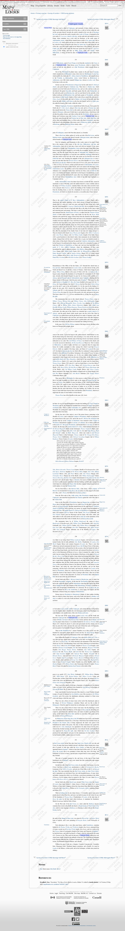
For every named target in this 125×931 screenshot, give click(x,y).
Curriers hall (102, 495)
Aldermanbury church (48, 169)
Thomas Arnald (87, 645)
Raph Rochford (61, 654)
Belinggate (56, 705)
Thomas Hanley (69, 664)
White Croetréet (86, 782)
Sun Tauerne (78, 497)
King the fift (73, 718)
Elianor (59, 645)
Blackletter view (12, 45)
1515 (87, 253)
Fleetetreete (56, 192)
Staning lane (60, 585)
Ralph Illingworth (73, 433)
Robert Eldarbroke (77, 305)
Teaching (62, 893)
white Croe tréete (93, 771)
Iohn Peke (96, 523)
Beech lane (101, 785)
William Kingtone (72, 307)
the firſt (91, 380)
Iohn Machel (76, 373)
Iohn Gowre (65, 658)
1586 (97, 255)
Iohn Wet (55, 373)
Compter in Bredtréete (73, 420)
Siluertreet (46, 596)
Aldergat (50, 286)
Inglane (69, 581)
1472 (94, 249)
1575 (58, 624)
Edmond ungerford (66, 303)
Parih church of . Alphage (48, 313)
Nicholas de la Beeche (92, 767)
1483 (71, 437)
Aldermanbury (56, 146)
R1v (106, 815)
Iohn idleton (81, 249)
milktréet (64, 353)
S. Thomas (64, 493)
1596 (65, 375)
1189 (85, 162)
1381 (58, 303)
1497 (83, 367)
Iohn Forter (86, 512)
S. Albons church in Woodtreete (79, 76)
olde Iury (79, 144)
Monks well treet (63, 619)
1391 (86, 233)
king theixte (92, 478)
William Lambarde (75, 540)
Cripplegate (56, 69)
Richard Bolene (73, 676)
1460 (90, 305)
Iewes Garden (80, 747)
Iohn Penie (71, 473)
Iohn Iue (66, 512)
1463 (63, 369)
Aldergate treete (85, 137)
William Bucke (69, 251)
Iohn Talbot (87, 649)
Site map (77, 893)
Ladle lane (46, 422)
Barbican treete (57, 137)
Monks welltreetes (102, 623)
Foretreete (70, 106)
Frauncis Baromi (78, 658)
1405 (67, 431)
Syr (70, 829)
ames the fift (47, 543)
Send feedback (6, 38)
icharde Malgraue (78, 656)
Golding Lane (64, 793)
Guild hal (50, 167)
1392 (65, 473)
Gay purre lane (90, 40)
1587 (54, 676)
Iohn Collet (73, 431)
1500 (54, 529)
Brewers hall (102, 488)
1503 (80, 476)
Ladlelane (82, 422)
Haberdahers (77, 583)
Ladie (65, 788)
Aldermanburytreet (70, 177)
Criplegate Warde (48, 28)
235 (76, 331)
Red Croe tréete (59, 743)
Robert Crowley (87, 676)
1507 (97, 251)
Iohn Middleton (75, 694)
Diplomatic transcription (12, 43)
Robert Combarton (94, 233)
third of (65, 351)
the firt (61, 162)
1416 (58, 634)
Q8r (106, 605)
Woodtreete (65, 72)
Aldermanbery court (47, 166)
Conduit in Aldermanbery (88, 241)
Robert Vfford (95, 818)
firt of (59, 162)
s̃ (67, 288)
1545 (54, 641)
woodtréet (56, 407)
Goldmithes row (76, 407)
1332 (92, 282)
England (84, 280)
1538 (80, 257)
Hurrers (89, 585)
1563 (80, 676)
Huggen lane (102, 502)
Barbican (91, 804)
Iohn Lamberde (61, 529)
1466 (60, 527)
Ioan (84, 303)
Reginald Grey (95, 660)
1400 (91, 523)
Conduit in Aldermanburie (102, 241)
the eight (68, 731)
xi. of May (86, 294)
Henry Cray (61, 556)
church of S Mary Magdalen (103, 358)
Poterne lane (92, 108)
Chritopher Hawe (58, 476)
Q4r (106, 59)
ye (95, 173)
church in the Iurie (75, 206)
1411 (54, 175)
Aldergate (94, 290)
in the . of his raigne (80, 490)
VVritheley (75, 827)
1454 (78, 525)
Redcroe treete (69, 124)
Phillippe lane (78, 80)
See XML (6, 29)
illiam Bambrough (80, 521)
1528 (67, 363)
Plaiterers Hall (72, 486)
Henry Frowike (77, 303)
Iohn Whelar (71, 674)
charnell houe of (72, 212)
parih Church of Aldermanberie (72, 200)
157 (86, 680)
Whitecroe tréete (62, 718)
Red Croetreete (102, 748)
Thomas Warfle (68, 651)
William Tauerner (67, 525)
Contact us (92, 893)
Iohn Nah (56, 527)
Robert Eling (95, 284)
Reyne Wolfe (95, 214)
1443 (97, 429)
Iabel (77, 651)
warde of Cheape (84, 34)
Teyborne (67, 188)
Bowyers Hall (75, 619)
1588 (72, 682)
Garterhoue (89, 825)
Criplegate (72, 28)
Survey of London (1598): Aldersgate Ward (101, 19)
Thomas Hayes (69, 797)
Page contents (8, 18)
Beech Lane (102, 766)
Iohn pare (56, 471)
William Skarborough (88, 476)
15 (70, 418)
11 (63, 324)
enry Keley (64, 367)
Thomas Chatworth (86, 429)
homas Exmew (57, 363)
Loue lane (96, 74)
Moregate (60, 112)
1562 (88, 660)
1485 (97, 473)
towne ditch (71, 714)
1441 (60, 525)
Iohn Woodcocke (57, 431)
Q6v (106, 400)
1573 (63, 664)
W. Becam (77, 284)
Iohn (69, 301)
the (95, 272)
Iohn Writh (68, 645)
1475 (81, 365)
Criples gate (56, 48)
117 (70, 373)
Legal (56, 893)
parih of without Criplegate (64, 247)
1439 (72, 654)
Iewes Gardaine (101, 752)
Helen (90, 307)
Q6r (106, 331)
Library (50, 6)
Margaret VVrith (92, 647)
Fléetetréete (68, 245)
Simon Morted (59, 461)
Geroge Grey (74, 660)
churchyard (65, 727)
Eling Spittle (47, 272)
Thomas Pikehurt (69, 461)
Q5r (106, 197)
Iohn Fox (96, 678)
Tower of (67, 769)
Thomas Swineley (82, 307)
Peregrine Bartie (81, 820)
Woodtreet (101, 378)
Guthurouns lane (75, 89)
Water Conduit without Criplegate (47, 693)
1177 (91, 749)
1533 (60, 790)
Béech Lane (68, 767)
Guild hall (55, 158)
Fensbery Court (76, 116)
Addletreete (56, 80)
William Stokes (67, 305)
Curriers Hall (58, 499)
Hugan (54, 504)
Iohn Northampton (89, 301)
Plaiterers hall (102, 481)
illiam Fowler (62, 307)
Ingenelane (62, 581)
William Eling (61, 272)
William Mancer (84, 525)
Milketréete (57, 345)
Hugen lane (78, 85)
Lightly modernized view (12, 47)
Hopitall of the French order (61, 722)
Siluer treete (64, 97)
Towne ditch (69, 110)
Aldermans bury (84, 152)
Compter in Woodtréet (79, 416)
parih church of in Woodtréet (76, 510)
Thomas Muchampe (91, 367)
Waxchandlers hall (47, 585)
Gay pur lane (56, 268)
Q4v (106, 129)
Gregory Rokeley (103, 350)
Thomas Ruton (71, 649)
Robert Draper (95, 527)
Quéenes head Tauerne (74, 666)
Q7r (106, 466)
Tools (68, 6)
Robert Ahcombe (61, 469)
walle (77, 268)
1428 (70, 235)
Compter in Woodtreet (46, 414)
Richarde (58, 433)
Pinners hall (102, 479)
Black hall (46, 576)
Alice (80, 431)
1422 (54, 235)
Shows (56, 6)
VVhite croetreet (47, 718)
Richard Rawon (88, 365)
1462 (88, 369)
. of (93, 272)
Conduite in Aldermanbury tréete (67, 78)
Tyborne (61, 245)
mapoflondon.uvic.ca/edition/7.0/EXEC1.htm (55, 884)
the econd (88, 518)
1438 (54, 237)
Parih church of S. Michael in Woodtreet (103, 509)
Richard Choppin (66, 662)
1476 (58, 367)
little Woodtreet (64, 630)
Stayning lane (70, 93)
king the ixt (74, 490)
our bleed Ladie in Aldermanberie (69, 278)
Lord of (75, 341)
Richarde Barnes (57, 656)
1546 (91, 658)
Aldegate (55, 290)
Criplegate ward (90, 116)
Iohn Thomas (87, 473)
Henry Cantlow (94, 369)
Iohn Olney (72, 365)
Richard (81, 461)
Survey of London (53, 13)
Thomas (65, 301)
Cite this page (6, 35)
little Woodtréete (84, 495)
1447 (54, 654)
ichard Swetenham (79, 437)
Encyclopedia (41, 6)
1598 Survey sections (67, 13)
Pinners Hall (73, 484)
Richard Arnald (63, 647)
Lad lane (96, 72)
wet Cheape (72, 63)
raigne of (89, 380)
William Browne (57, 361)
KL (58, 869)
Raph (97, 431)
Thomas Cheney (89, 299)
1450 (80, 473)
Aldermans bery (88, 158)
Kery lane (68, 91)
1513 (67, 361)
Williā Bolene (60, 676)
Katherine (62, 471)
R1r (106, 740)
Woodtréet (70, 378)
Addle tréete (74, 495)
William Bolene (89, 674)
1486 (62, 251)
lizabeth (91, 654)
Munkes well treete (80, 99)
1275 (54, 351)
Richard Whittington (67, 703)
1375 (66, 365)
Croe (95, 63)
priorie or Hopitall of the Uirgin (68, 282)
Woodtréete (73, 502)
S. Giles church (65, 108)
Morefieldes (86, 114)
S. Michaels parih (47, 578)
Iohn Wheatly (60, 235)
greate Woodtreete (80, 65)
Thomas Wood (59, 395)
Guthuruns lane (74, 87)
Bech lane (57, 124)
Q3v (106, 23)
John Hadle (53, 869)
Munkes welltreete (67, 101)
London (93, 160)
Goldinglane (60, 132)
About (73, 6)
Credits (6, 24)
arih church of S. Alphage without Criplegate (103, 642)
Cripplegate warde (82, 52)
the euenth (70, 589)
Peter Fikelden (57, 514)
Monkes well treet (83, 613)
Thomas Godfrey (86, 257)
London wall (57, 42)
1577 (81, 266)
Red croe (91, 135)
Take (54, 469)
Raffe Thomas (91, 431)
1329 (83, 272)
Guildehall (88, 154)
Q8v (106, 671)
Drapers (97, 782)
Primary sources (41, 13)
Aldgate (46, 290)
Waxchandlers (84, 581)
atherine (55, 651)
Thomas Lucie (89, 651)
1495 (97, 371)
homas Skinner (94, 373)
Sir (77, 235)
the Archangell (90, 418)
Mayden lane (84, 579)
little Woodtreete (80, 67)
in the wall (65, 609)
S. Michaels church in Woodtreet (47, 548)
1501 (78, 251)
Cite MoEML (69, 893)
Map (32, 6)
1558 (87, 373)
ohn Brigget (62, 649)
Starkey (55, 255)
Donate (99, 893)
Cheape (92, 50)
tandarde (87, 63)
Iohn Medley (78, 542)
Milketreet (94, 357)
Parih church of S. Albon (48, 429)
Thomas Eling (57, 292)
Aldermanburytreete (47, 149)
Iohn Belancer (86, 687)
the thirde (58, 689)
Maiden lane (91, 87)
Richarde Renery (73, 160)
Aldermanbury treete (58, 40)
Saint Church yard (84, 743)
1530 (94, 662)
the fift (80, 546)
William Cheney (57, 301)
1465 (97, 525)
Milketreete (78, 50)
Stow (62, 6)
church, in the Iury (68, 36)
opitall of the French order (47, 723)
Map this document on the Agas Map (12, 37)
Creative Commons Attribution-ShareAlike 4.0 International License (82, 925)
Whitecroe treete (86, 122)
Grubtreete (90, 120)
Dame (59, 253)
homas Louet (70, 469)
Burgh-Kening (83, 806)
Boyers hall (101, 619)
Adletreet (101, 477)
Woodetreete (93, 78)
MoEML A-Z (84, 893)
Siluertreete (76, 594)
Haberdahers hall (69, 95)
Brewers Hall (75, 488)
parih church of (66, 359)
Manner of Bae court (67, 818)
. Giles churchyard (46, 699)
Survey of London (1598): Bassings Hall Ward (50, 19)
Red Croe (73, 804)
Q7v (106, 536)
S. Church (48, 685)
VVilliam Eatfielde (66, 186)
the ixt (95, 587)
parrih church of (75, 427)
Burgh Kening (102, 803)
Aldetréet (77, 480)
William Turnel (77, 523)
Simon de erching (58, 478)
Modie (68, 255)
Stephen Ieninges (76, 253)
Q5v (106, 262)
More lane (77, 108)
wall (91, 80)
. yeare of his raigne (71, 689)
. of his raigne (82, 589)
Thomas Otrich (57, 437)
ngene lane (46, 581)
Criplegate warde (75, 23)
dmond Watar (78, 654)
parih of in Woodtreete (65, 424)
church (93, 403)
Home (33, 13)
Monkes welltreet (47, 598)
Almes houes (102, 783)
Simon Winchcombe (75, 233)
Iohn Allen (75, 527)
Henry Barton (90, 632)
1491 (82, 395)
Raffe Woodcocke (75, 255)
